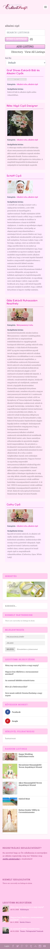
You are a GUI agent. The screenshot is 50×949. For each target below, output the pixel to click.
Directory (17, 51)
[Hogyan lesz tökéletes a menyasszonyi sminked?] (6, 919)
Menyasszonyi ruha (25, 325)
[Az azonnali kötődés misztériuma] (6, 930)
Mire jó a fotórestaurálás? (16, 687)
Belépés (10, 649)
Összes (22, 931)
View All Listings (35, 51)
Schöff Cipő (14, 176)
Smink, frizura (25, 922)
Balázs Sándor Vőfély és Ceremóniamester (29, 811)
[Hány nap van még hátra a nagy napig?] (6, 909)
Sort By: (8, 58)
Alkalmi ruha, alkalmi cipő (27, 84)
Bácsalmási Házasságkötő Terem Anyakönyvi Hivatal (30, 766)
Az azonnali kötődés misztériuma (19, 680)
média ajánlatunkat (11, 859)
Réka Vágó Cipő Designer (22, 106)
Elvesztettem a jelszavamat (27, 649)
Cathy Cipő (14, 504)
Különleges (24, 909)
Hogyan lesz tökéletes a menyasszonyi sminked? (26, 918)
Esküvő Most (24, 799)
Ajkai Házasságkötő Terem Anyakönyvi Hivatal (30, 784)
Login (6, 946)
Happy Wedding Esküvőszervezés (26, 755)
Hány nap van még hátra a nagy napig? (22, 665)
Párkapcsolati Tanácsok (34, 931)
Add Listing (25, 46)
